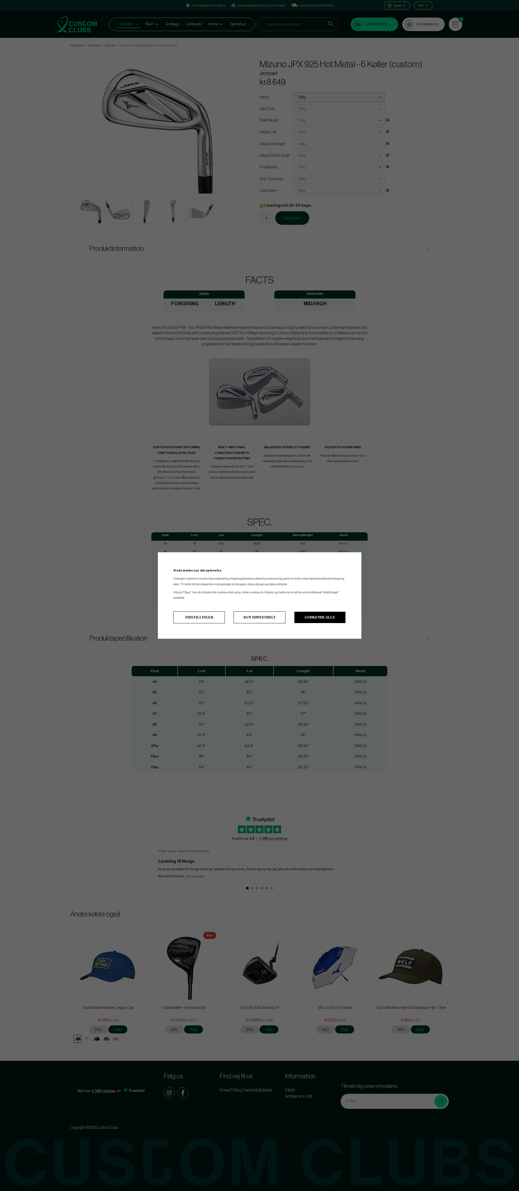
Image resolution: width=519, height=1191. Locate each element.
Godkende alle (320, 617)
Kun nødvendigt (260, 617)
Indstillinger (199, 617)
